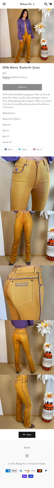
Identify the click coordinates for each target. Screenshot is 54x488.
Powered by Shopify (37, 463)
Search (27, 448)
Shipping (6, 77)
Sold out (22, 87)
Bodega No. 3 (27, 4)
